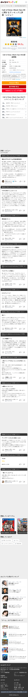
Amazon (24, 37)
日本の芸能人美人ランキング (16, 598)
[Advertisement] (14, 134)
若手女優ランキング (14, 613)
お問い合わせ (4, 677)
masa (6, 449)
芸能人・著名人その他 (21, 597)
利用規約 (3, 675)
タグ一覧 (16, 682)
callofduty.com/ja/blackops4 (15, 72)
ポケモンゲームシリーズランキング (17, 634)
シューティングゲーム (8, 543)
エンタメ (10, 604)
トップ (2, 5)
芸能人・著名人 (12, 581)
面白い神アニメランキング (15, 606)
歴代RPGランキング (14, 627)
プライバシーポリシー (19, 675)
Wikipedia (18, 79)
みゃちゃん (7, 209)
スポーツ (3, 687)
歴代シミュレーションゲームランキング (10, 266)
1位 (5, 239)
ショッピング (4, 684)
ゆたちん (7, 328)
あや (6, 306)
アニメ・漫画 (16, 604)
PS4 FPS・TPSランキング (7, 244)
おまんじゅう (8, 399)
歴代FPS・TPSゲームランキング (10, 48)
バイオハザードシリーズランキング (17, 656)
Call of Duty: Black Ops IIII (20, 5)
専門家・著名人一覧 (19, 687)
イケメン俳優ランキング (15, 591)
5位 (5, 285)
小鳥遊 (6, 377)
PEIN (6, 260)
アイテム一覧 (9, 5)
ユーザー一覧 (17, 686)
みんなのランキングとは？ (7, 667)
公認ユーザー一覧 (18, 689)
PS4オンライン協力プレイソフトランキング (11, 334)
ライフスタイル (4, 689)
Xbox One (19, 543)
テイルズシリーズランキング (16, 649)
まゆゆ (6, 283)
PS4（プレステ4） (7, 540)
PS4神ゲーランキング (6, 215)
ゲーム (16, 540)
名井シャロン (8, 481)
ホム (6, 238)
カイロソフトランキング (15, 642)
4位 (5, 450)
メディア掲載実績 (5, 672)
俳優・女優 (18, 581)
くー (6, 351)
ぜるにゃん (7, 181)
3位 (5, 353)
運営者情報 (16, 669)
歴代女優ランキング (14, 583)
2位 (5, 182)
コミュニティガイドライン (20, 667)
